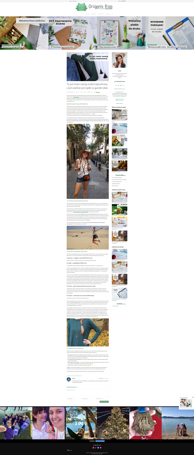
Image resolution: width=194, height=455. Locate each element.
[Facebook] (124, 1)
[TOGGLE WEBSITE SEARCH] (112, 14)
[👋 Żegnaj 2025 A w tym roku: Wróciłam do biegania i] (81, 423)
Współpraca (74, 1)
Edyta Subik (101, 453)
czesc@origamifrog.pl (119, 81)
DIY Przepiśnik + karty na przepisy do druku (119, 272)
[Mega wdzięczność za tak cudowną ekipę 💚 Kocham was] (16, 423)
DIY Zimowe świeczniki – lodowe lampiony (119, 159)
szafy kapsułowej (76, 96)
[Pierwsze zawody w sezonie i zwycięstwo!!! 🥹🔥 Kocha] (48, 423)
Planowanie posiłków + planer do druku (118, 134)
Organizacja (90, 92)
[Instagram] (119, 1)
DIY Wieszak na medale (116, 183)
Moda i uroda (83, 92)
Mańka (73, 378)
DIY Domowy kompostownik (116, 181)
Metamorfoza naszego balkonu (117, 146)
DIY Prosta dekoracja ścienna (117, 177)
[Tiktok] (121, 1)
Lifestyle (77, 92)
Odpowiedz (107, 378)
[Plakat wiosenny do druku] (121, 33)
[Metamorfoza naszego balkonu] (24, 33)
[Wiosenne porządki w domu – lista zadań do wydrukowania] (170, 33)
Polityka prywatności (89, 452)
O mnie (70, 1)
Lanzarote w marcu (115, 185)
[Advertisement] (119, 315)
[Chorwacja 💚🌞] (178, 423)
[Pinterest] (122, 1)
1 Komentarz (97, 92)
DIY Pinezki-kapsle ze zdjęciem (185, 407)
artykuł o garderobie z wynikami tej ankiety (80, 211)
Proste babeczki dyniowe (116, 171)
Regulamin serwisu (105, 452)
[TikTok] (118, 85)
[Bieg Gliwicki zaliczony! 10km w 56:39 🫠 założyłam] (145, 423)
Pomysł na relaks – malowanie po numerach (119, 215)
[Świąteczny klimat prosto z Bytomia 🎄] (113, 423)
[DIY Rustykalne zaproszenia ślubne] (72, 33)
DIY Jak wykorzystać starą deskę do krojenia (119, 179)
